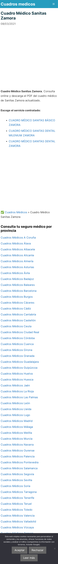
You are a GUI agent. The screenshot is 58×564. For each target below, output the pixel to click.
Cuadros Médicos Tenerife (17, 497)
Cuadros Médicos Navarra (17, 444)
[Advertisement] (29, 55)
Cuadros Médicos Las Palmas (19, 397)
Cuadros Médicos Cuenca (17, 344)
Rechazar (37, 550)
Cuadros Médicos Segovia (17, 474)
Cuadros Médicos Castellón (18, 320)
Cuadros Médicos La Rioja (17, 391)
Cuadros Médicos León (15, 403)
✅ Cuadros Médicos (14, 212)
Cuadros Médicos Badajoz (17, 279)
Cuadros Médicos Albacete (18, 249)
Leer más (29, 557)
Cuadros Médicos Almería (17, 261)
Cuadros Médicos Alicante (17, 255)
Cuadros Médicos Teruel (16, 503)
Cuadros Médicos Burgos (17, 296)
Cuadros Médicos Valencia (18, 515)
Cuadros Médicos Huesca (17, 379)
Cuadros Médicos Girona (16, 350)
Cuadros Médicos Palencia (18, 456)
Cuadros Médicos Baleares (18, 285)
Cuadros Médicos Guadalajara (20, 361)
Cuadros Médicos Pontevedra (19, 462)
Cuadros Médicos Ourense (18, 450)
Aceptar (20, 550)
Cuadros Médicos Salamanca (19, 468)
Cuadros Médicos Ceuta (16, 326)
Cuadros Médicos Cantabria (18, 314)
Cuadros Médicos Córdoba (18, 338)
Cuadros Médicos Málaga (17, 426)
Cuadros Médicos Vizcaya (17, 527)
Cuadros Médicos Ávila (15, 273)
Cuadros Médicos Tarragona (19, 492)
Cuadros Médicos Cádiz (16, 308)
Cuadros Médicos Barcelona (18, 290)
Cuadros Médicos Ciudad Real (20, 332)
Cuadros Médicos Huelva (17, 373)
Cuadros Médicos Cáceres (17, 302)
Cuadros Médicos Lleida (16, 409)
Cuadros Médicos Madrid (17, 421)
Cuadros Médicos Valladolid (18, 521)
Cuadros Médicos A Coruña (18, 237)
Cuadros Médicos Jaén (15, 385)
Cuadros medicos (18, 4)
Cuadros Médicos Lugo (15, 415)
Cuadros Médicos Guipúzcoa (19, 367)
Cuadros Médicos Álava (16, 243)
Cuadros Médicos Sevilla (16, 480)
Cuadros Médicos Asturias (17, 267)
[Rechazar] (54, 548)
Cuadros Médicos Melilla (16, 432)
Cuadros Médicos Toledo (16, 509)
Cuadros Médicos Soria (15, 486)
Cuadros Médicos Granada (17, 355)
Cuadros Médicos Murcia (16, 438)
